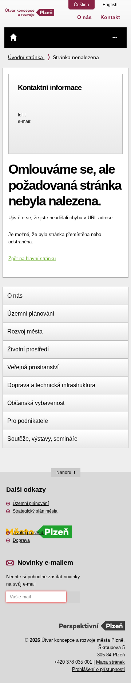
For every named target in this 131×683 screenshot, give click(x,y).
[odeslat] (74, 597)
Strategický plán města (35, 511)
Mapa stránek (110, 662)
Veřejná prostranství (33, 367)
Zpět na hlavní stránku (32, 258)
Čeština (81, 4)
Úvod (13, 37)
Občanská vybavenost (35, 403)
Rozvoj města (25, 331)
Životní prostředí (28, 349)
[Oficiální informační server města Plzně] (39, 522)
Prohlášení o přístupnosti (98, 669)
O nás (84, 17)
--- (114, 37)
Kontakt (110, 17)
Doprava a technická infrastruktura (51, 385)
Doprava (21, 540)
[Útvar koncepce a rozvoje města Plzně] (29, 9)
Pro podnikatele (27, 421)
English (110, 4)
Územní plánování (30, 313)
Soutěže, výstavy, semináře (42, 439)
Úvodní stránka (26, 57)
